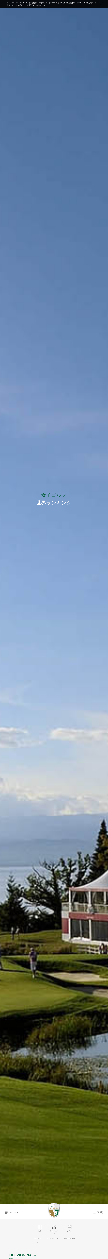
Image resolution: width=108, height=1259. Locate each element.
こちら (61, 3)
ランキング (54, 1231)
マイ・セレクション (52, 1238)
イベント (70, 1231)
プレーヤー (37, 1238)
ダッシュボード (14, 1212)
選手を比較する (69, 1238)
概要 (39, 1231)
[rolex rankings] (54, 1210)
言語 (94, 1213)
